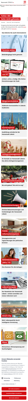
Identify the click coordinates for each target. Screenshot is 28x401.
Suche (24, 27)
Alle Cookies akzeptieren (14, 388)
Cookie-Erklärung (8, 374)
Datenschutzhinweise (10, 368)
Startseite (3, 22)
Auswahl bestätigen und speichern (14, 393)
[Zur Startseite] (7, 2)
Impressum (4, 370)
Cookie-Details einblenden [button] (8, 384)
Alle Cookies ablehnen (14, 397)
